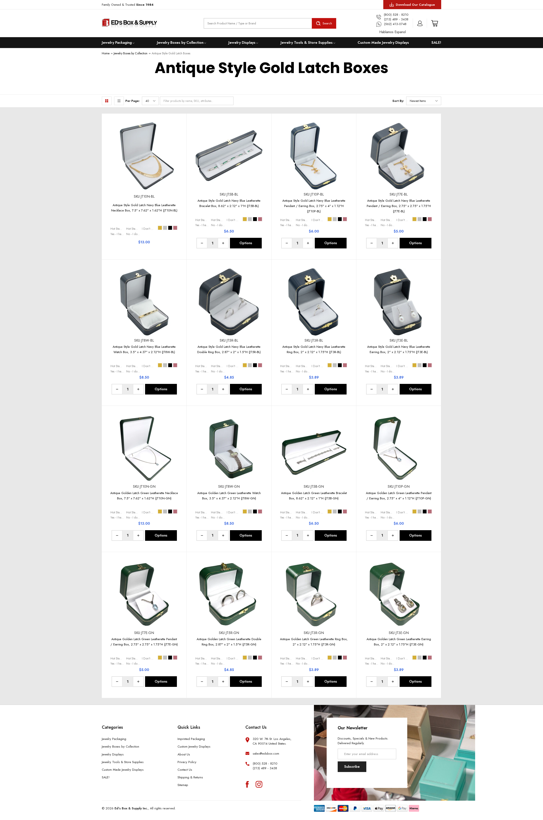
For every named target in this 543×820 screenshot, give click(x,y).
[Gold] (160, 227)
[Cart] (434, 23)
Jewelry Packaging (117, 42)
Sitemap (183, 785)
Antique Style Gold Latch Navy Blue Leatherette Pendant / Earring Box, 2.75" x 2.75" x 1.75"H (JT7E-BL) (399, 206)
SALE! (436, 42)
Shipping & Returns (190, 777)
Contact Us (185, 769)
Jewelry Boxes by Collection (180, 42)
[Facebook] (247, 784)
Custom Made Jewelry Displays (383, 42)
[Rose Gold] (175, 227)
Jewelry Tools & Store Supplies (307, 42)
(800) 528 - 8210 (265, 763)
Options (245, 243)
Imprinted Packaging (191, 739)
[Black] (170, 227)
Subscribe (352, 766)
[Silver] (165, 227)
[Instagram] (259, 784)
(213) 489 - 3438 (265, 768)
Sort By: (398, 101)
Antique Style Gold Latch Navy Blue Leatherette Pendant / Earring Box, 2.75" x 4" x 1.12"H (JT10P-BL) (313, 206)
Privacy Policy (187, 762)
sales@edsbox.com (266, 753)
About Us (184, 754)
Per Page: (132, 101)
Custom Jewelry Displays (194, 746)
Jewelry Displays (241, 42)
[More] (133, 42)
